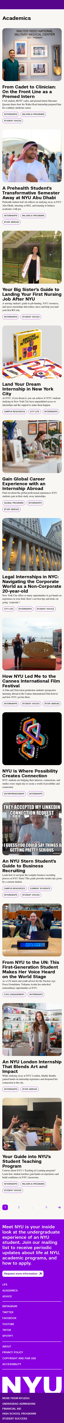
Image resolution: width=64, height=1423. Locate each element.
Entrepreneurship (14, 794)
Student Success (14, 1418)
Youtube (8, 1324)
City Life (34, 411)
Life (4, 1284)
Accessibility (11, 1364)
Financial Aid (11, 1409)
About (6, 1346)
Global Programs (13, 503)
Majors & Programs (33, 114)
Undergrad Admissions (18, 1404)
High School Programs (19, 1414)
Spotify (7, 1336)
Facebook (9, 1318)
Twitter (7, 1312)
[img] (32, 54)
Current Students (40, 888)
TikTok (6, 1330)
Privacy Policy (12, 1352)
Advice (7, 1296)
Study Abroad (11, 222)
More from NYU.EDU (16, 1398)
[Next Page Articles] (59, 1207)
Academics (10, 1290)
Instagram (9, 1306)
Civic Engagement (14, 994)
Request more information (20, 1273)
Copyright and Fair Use (19, 1358)
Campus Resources (14, 411)
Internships (10, 114)
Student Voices (12, 121)
